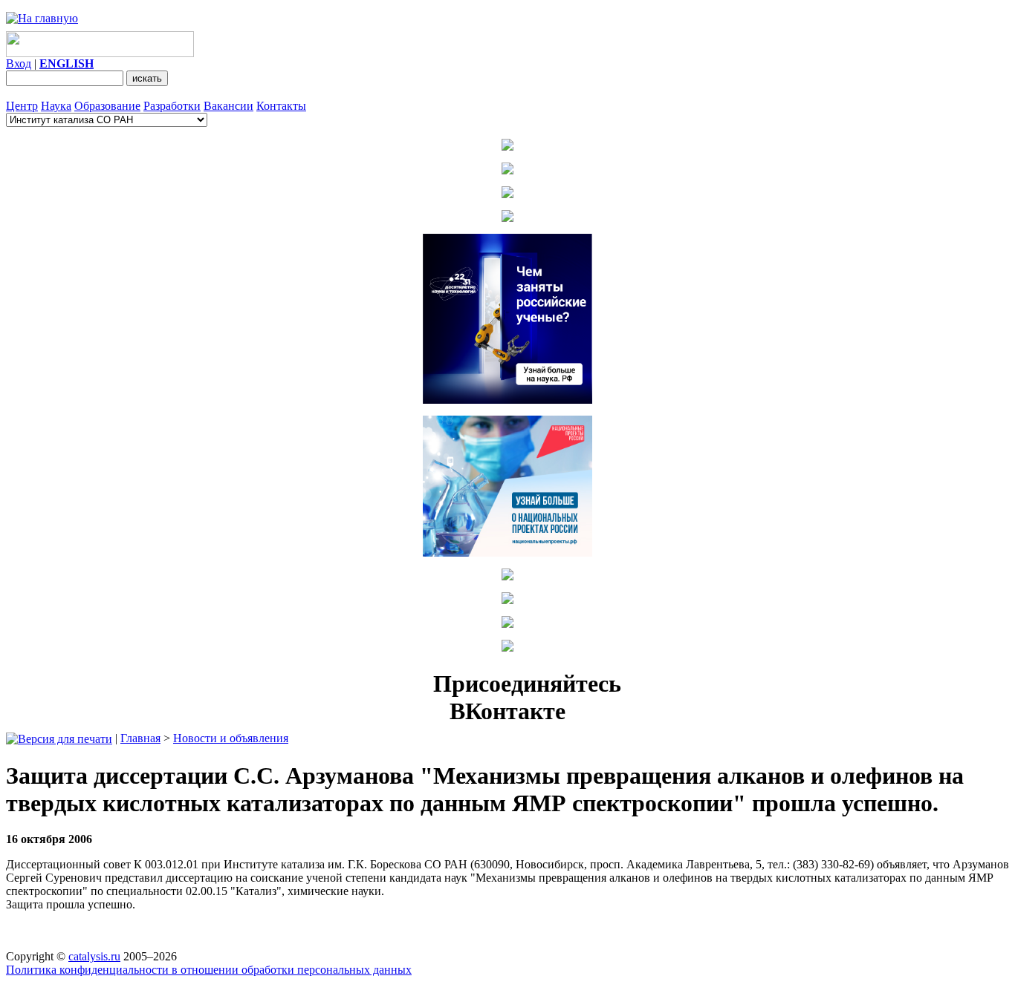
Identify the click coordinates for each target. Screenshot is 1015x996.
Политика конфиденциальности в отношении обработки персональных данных (209, 969)
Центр (22, 105)
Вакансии (228, 105)
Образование (107, 105)
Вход (18, 63)
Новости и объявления (230, 738)
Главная (140, 738)
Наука (56, 105)
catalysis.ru (94, 956)
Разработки (172, 105)
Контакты (281, 105)
